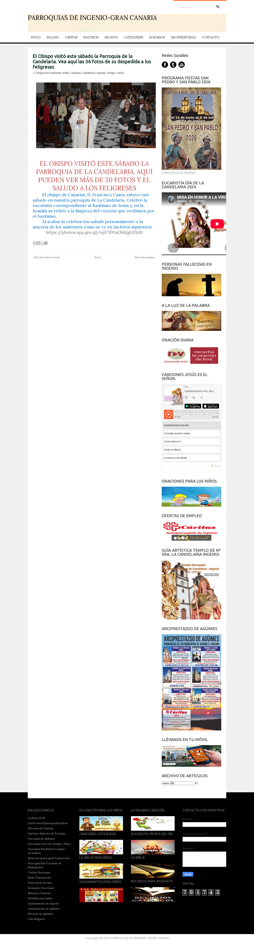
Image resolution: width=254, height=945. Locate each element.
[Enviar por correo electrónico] (35, 243)
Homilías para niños (40, 898)
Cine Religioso (36, 919)
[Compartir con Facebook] (46, 243)
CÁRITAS (71, 37)
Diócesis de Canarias (41, 828)
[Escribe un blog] (38, 243)
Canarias (75, 73)
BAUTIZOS (90, 37)
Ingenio (101, 73)
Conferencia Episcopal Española (47, 823)
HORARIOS (157, 37)
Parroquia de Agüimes (41, 838)
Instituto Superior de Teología (46, 833)
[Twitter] (173, 64)
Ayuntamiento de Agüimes (44, 908)
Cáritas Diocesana (39, 872)
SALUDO (53, 37)
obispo (111, 73)
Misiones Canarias (39, 893)
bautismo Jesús (59, 73)
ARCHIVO (111, 37)
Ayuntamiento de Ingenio (43, 903)
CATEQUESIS (133, 37)
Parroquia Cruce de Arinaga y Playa (49, 844)
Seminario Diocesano (41, 888)
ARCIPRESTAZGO (183, 37)
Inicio (97, 257)
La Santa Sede (36, 818)
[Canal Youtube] (181, 64)
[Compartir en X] (42, 243)
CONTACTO (210, 37)
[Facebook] (165, 64)
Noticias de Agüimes (40, 914)
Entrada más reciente (47, 257)
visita (120, 73)
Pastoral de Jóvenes (40, 883)
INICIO (36, 37)
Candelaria (88, 73)
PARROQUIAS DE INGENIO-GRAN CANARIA (92, 18)
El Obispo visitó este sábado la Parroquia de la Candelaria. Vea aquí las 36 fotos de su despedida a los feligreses (92, 61)
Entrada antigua (145, 257)
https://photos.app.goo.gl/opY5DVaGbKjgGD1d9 (94, 232)
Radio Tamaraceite (39, 877)
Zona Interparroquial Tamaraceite (49, 858)
